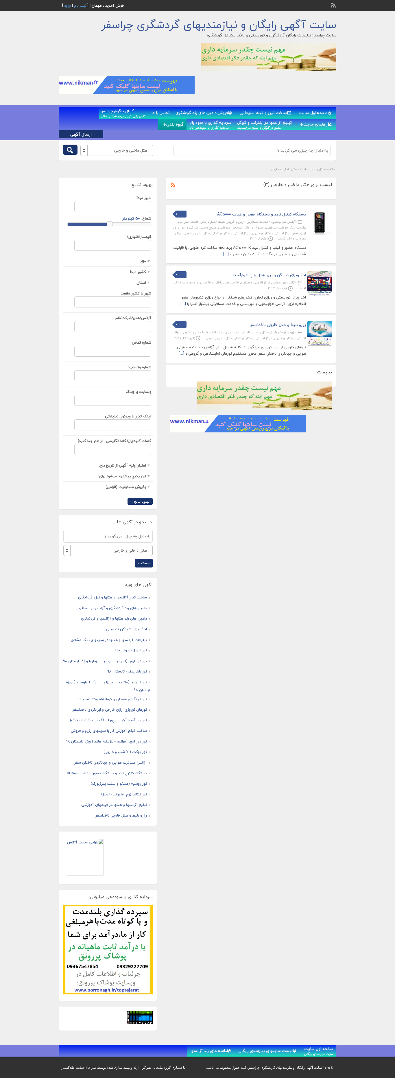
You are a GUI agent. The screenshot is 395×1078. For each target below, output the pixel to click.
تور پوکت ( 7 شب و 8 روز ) (125, 752)
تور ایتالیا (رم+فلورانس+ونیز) (124, 794)
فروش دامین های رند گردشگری (202, 112)
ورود (67, 5)
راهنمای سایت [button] (315, 124)
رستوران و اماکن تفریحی (248, 227)
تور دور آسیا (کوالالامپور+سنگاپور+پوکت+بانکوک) (108, 720)
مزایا (143, 261)
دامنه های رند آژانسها (208, 1050)
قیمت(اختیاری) (139, 236)
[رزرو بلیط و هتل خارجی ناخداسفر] (319, 344)
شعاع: (146, 218)
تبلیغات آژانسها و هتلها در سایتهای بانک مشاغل (109, 640)
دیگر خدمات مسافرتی (280, 227)
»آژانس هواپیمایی (284, 221)
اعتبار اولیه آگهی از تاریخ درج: (122, 465)
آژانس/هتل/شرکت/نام (133, 318)
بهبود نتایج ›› (140, 501)
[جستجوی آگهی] (70, 150)
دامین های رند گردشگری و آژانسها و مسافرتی (111, 608)
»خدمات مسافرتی (258, 221)
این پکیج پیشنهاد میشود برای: (122, 476)
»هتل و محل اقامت (313, 169)
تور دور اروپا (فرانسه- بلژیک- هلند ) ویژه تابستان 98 (106, 741)
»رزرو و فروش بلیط (232, 221)
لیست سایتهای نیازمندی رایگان (266, 1050)
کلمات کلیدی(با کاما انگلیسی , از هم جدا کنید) (114, 441)
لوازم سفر (299, 233)
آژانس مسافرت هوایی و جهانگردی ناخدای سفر (110, 762)
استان (141, 282)
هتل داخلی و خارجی (196, 233)
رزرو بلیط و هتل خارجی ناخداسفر (278, 324)
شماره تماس (141, 342)
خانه (332, 169)
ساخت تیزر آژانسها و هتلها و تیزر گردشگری (112, 597)
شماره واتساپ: (139, 367)
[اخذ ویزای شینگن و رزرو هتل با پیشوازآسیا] (319, 295)
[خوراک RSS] (334, 4)
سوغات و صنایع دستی (215, 227)
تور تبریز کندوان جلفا (130, 650)
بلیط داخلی (217, 332)
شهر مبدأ (144, 198)
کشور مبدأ (138, 272)
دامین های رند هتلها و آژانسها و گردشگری (114, 618)
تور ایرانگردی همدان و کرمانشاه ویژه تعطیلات (112, 699)
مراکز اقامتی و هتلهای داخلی (230, 233)
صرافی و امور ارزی (186, 227)
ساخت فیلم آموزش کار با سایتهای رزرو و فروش (109, 730)
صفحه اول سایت (313, 112)
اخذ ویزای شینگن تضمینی (126, 629)
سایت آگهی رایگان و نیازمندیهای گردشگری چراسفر (218, 24)
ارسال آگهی (81, 134)
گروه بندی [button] (175, 124)
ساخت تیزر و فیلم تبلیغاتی (263, 112)
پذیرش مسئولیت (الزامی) (126, 487)
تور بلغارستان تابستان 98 (127, 671)
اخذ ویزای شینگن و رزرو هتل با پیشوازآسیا (269, 275)
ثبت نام (80, 5)
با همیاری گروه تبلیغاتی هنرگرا (163, 1068)
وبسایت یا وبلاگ (138, 391)
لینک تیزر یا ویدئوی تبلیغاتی (128, 416)
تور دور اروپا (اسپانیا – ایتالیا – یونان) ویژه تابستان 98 (105, 661)
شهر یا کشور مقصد (136, 293)
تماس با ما (160, 112)
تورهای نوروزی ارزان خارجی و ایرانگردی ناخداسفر (110, 709)
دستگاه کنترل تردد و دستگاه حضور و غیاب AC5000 (261, 214)
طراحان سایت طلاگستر (79, 1068)
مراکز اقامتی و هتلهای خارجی (271, 233)
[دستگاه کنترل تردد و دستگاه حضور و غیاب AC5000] (319, 234)
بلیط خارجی (233, 332)
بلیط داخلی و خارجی (194, 332)
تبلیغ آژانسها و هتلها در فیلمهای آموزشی (114, 804)
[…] (226, 254)
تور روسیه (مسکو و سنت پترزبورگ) (119, 783)
